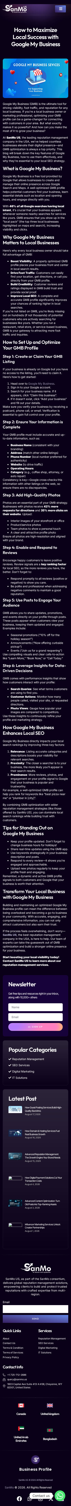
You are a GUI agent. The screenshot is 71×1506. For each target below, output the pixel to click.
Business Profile (35, 1469)
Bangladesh (50, 1439)
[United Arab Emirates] (21, 1428)
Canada (21, 1414)
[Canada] (21, 1405)
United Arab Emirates (21, 1439)
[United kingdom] (50, 1405)
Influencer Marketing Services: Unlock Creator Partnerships (42, 1226)
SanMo (9, 1487)
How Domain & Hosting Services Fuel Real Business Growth (42, 1132)
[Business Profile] (35, 1459)
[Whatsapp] (60, 1495)
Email (6, 1302)
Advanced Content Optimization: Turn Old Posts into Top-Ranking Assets (42, 1202)
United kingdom (50, 1414)
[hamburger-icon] (60, 8)
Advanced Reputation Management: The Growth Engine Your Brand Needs (42, 1156)
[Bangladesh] (50, 1430)
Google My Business (41, 383)
